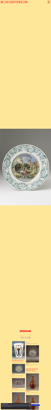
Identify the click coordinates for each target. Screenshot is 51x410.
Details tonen (2, 408)
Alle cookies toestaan (35, 403)
